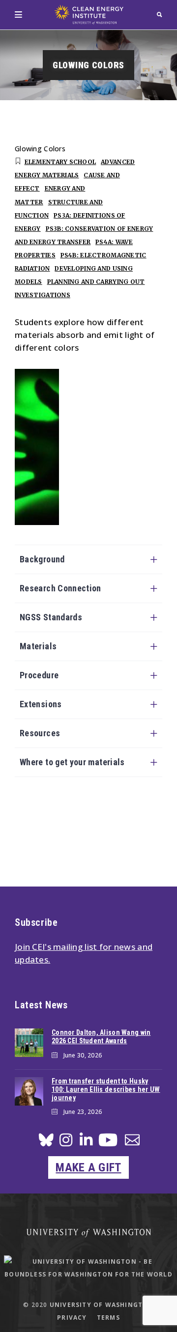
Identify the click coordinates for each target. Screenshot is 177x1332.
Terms (108, 1317)
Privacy (72, 1317)
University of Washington (102, 1305)
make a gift (88, 1167)
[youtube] (108, 1143)
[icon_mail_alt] (132, 1141)
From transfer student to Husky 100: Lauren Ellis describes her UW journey (106, 1089)
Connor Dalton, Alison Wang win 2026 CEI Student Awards (101, 1036)
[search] (159, 14)
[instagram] (65, 1142)
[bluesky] (46, 1142)
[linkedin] (86, 1142)
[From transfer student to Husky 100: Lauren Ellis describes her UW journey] (29, 1091)
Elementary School (60, 162)
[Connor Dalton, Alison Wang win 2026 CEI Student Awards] (29, 1042)
